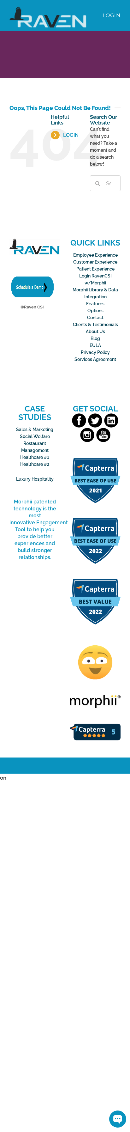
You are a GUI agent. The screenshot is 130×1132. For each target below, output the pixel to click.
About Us (95, 331)
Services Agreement (95, 359)
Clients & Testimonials (95, 324)
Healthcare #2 (35, 464)
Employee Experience (95, 255)
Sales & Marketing (34, 429)
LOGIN (71, 135)
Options (95, 310)
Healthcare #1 (34, 457)
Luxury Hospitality (35, 479)
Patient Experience (95, 268)
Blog (95, 338)
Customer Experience (95, 262)
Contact (95, 317)
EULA (95, 345)
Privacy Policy (95, 352)
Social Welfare (35, 436)
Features (95, 303)
